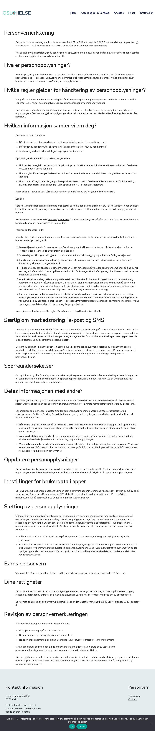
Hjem (73, 13)
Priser (131, 13)
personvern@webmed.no (94, 45)
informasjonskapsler (58, 219)
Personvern (134, 696)
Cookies (132, 699)
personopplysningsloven (52, 103)
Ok (72, 726)
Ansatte (119, 13)
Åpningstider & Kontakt (95, 13)
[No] (151, 722)
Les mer (82, 726)
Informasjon (146, 13)
